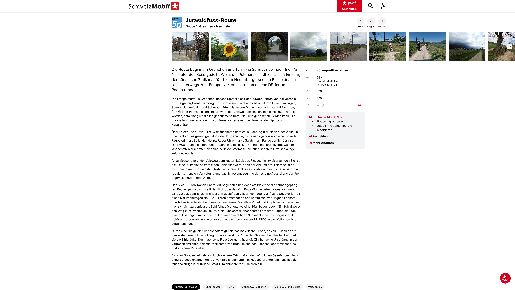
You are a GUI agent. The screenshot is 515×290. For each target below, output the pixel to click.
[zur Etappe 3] (382, 21)
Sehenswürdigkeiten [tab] (254, 286)
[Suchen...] (370, 6)
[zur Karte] (505, 278)
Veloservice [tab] (315, 286)
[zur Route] (360, 21)
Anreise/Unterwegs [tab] (186, 286)
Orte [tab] (231, 286)
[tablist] (257, 287)
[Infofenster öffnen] (361, 104)
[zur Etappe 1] (371, 21)
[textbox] (236, 166)
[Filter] (383, 6)
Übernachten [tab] (213, 286)
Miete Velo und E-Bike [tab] (287, 286)
